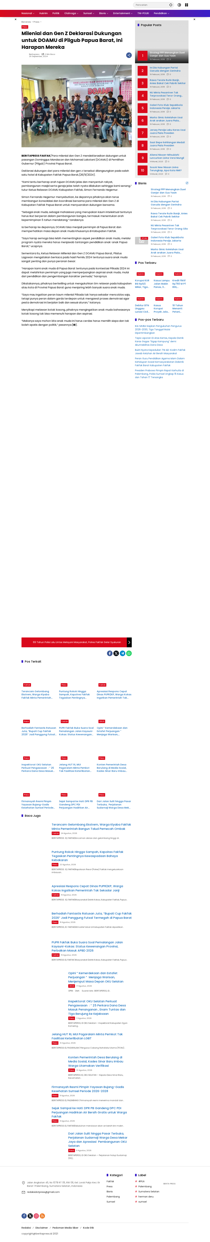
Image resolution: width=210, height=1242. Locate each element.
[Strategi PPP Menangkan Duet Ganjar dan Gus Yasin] (141, 192)
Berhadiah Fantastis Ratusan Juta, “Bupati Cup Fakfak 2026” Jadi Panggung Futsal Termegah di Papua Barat (38, 731)
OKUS (101, 721)
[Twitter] (116, 653)
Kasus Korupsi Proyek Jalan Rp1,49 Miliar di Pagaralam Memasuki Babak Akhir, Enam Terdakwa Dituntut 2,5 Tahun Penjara (161, 309)
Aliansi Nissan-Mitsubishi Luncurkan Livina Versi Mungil (167, 156)
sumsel (142, 1201)
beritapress (34, 54)
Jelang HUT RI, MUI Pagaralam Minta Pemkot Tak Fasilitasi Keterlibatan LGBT (74, 768)
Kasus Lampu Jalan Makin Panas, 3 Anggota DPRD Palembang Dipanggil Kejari (162, 284)
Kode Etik (88, 1227)
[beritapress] (38, 4)
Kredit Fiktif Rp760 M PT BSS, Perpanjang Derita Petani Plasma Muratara (180, 284)
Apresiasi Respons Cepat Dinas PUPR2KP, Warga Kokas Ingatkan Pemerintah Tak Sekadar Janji (114, 695)
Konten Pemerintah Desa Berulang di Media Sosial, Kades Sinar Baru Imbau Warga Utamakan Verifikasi (113, 768)
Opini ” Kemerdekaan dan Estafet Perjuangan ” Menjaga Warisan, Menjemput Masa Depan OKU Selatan (114, 731)
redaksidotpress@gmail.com (43, 1192)
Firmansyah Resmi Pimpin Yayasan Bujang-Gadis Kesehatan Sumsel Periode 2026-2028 (37, 804)
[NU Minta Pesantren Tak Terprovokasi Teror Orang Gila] (141, 228)
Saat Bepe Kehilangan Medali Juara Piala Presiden (167, 144)
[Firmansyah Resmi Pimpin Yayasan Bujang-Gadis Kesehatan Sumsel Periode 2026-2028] (38, 787)
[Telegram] (122, 653)
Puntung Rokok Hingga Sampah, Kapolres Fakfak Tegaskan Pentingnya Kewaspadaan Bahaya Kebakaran (74, 695)
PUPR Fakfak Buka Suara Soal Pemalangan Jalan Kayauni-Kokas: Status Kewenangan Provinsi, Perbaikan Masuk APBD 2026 (76, 731)
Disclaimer (41, 1227)
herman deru (146, 1196)
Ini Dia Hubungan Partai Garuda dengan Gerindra (165, 69)
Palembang (113, 1196)
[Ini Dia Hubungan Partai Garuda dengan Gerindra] (141, 204)
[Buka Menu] (187, 5)
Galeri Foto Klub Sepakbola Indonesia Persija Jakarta (166, 106)
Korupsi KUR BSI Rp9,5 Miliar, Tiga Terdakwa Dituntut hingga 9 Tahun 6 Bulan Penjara (142, 284)
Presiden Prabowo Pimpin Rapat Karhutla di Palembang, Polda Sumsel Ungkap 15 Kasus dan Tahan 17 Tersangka (159, 374)
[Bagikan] (129, 55)
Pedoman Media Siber (65, 1227)
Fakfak (27, 685)
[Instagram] (36, 1216)
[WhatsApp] (129, 653)
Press (24, 27)
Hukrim (140, 274)
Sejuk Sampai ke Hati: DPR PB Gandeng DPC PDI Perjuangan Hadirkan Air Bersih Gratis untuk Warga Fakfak (76, 804)
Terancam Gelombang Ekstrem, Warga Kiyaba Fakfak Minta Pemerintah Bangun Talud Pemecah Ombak (36, 695)
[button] (171, 5)
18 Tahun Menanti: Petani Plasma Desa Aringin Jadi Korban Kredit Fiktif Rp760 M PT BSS (180, 309)
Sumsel (111, 1201)
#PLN (141, 1181)
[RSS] (42, 1216)
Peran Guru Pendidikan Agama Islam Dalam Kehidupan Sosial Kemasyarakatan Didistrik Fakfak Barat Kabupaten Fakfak (160, 362)
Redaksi (26, 1227)
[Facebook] (110, 653)
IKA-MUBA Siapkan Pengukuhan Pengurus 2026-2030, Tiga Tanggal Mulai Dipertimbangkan (158, 329)
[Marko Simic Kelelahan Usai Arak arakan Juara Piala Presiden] (141, 252)
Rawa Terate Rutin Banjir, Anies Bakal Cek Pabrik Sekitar (168, 81)
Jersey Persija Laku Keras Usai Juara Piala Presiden (167, 131)
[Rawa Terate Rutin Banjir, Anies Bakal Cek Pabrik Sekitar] (141, 216)
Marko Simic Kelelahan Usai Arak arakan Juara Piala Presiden (166, 119)
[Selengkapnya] (187, 183)
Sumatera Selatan (148, 1191)
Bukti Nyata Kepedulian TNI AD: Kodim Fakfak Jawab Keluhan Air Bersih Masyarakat (160, 351)
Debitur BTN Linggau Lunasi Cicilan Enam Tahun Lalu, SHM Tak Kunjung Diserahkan (143, 309)
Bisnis (110, 1191)
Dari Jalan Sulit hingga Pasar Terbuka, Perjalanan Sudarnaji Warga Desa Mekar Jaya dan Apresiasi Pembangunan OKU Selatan (114, 804)
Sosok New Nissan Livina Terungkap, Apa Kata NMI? (166, 169)
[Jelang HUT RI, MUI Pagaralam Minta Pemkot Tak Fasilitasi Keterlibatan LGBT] (76, 750)
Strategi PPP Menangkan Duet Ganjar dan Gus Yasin (168, 191)
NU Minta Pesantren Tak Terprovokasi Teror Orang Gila (165, 94)
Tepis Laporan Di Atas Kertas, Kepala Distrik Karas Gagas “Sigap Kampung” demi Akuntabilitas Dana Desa (159, 341)
